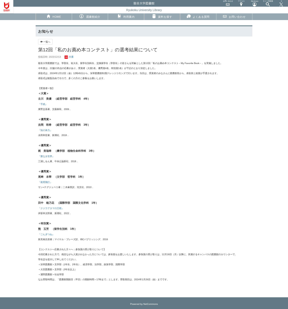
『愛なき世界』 (46, 156)
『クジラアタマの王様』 (51, 208)
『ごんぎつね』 (46, 234)
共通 (71, 56)
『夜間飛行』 (45, 182)
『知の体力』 (45, 130)
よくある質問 (201, 16)
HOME (56, 16)
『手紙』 (43, 104)
